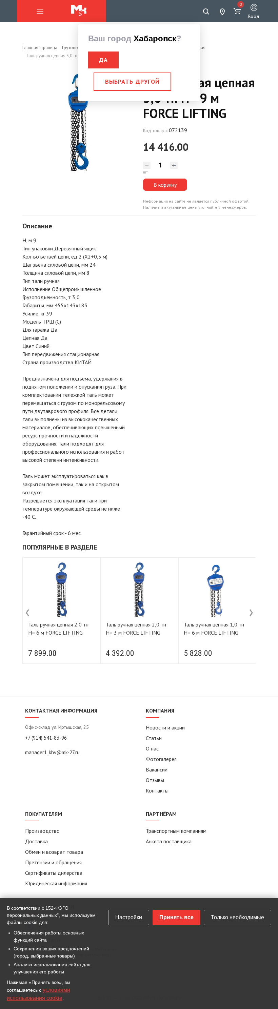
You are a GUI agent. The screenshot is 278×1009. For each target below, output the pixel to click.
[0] (237, 11)
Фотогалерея (161, 759)
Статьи (154, 738)
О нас (152, 748)
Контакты (157, 790)
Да (103, 60)
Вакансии (156, 769)
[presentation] (27, 612)
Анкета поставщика (169, 841)
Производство (42, 830)
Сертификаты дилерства (53, 872)
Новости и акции (165, 727)
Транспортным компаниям (176, 830)
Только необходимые (237, 917)
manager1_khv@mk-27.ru (52, 752)
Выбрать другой (132, 81)
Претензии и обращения (53, 862)
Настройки (128, 917)
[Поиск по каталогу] (206, 11)
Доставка (36, 841)
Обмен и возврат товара (54, 851)
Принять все (176, 917)
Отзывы (155, 780)
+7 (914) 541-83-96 (46, 738)
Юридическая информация (56, 883)
